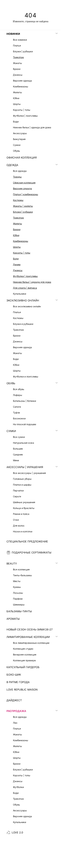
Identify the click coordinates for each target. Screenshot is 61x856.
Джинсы (17, 270)
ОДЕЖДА (12, 165)
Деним (16, 264)
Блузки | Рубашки (23, 211)
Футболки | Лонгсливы (25, 276)
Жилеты (17, 223)
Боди (16, 258)
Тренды (17, 176)
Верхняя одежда (22, 188)
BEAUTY (12, 563)
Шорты (17, 247)
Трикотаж (18, 57)
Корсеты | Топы (21, 252)
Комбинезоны (20, 241)
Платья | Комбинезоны (25, 194)
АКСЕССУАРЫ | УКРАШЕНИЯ (25, 467)
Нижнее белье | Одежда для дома (32, 282)
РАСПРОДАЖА (16, 711)
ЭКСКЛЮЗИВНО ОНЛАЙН (23, 300)
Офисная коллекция (24, 182)
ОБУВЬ (11, 383)
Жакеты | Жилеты (23, 206)
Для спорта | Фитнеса (25, 287)
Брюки (16, 229)
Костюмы (18, 200)
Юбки (16, 235)
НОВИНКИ (13, 33)
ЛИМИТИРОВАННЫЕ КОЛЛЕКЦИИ (28, 637)
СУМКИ (11, 431)
